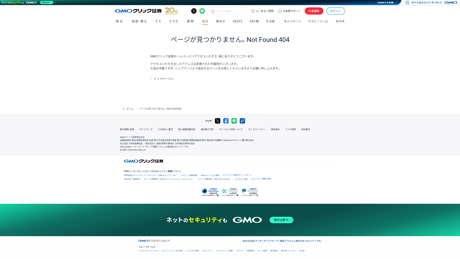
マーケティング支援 (224, 251)
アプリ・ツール (318, 21)
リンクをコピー (242, 121)
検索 (212, 11)
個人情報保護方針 (187, 129)
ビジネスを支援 (192, 251)
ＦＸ (158, 21)
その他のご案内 (165, 129)
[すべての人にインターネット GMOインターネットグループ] (435, 2)
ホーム (130, 108)
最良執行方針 (207, 129)
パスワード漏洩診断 (189, 175)
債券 (190, 21)
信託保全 (275, 129)
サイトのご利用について (231, 129)
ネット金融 (262, 251)
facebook (226, 121)
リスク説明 (290, 129)
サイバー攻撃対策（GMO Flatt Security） (214, 179)
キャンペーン (292, 21)
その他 (301, 251)
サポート (291, 11)
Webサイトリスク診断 (210, 175)
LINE (202, 11)
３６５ (254, 21)
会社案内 (305, 129)
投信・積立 (139, 21)
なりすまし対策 (241, 179)
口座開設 (314, 11)
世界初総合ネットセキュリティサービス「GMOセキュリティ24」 (150, 175)
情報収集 (250, 251)
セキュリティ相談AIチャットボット (237, 175)
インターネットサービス (148, 251)
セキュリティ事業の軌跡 (261, 179)
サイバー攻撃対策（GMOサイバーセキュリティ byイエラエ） (169, 179)
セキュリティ (207, 251)
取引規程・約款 (127, 129)
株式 (119, 21)
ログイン (335, 11)
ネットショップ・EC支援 (172, 251)
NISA (340, 21)
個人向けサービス (288, 251)
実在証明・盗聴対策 (132, 179)
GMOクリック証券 (146, 11)
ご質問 (264, 11)
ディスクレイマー (257, 129)
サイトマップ (145, 129)
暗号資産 (273, 251)
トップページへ (164, 79)
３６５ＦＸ (237, 21)
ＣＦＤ (173, 21)
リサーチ (239, 251)
